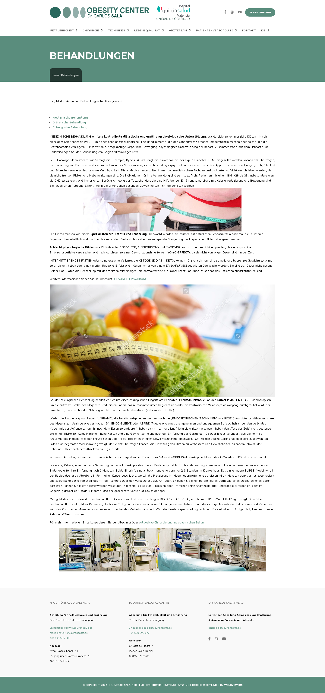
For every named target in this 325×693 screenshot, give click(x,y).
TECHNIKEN (116, 30)
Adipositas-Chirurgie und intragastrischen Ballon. (171, 522)
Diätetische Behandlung (69, 122)
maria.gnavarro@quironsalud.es (69, 632)
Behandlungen (70, 75)
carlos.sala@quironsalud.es (224, 627)
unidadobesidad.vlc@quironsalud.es (71, 627)
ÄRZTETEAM (178, 30)
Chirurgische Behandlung (70, 127)
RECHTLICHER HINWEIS (146, 684)
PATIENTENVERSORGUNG (214, 30)
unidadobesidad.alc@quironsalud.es (150, 627)
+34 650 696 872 (139, 632)
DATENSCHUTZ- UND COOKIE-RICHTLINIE (190, 684)
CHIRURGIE (91, 30)
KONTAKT (249, 30)
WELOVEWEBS (233, 684)
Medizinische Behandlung (70, 117)
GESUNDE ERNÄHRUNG (130, 279)
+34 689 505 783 (60, 637)
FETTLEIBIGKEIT (62, 30)
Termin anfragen (260, 12)
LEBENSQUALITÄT (147, 30)
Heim (56, 75)
